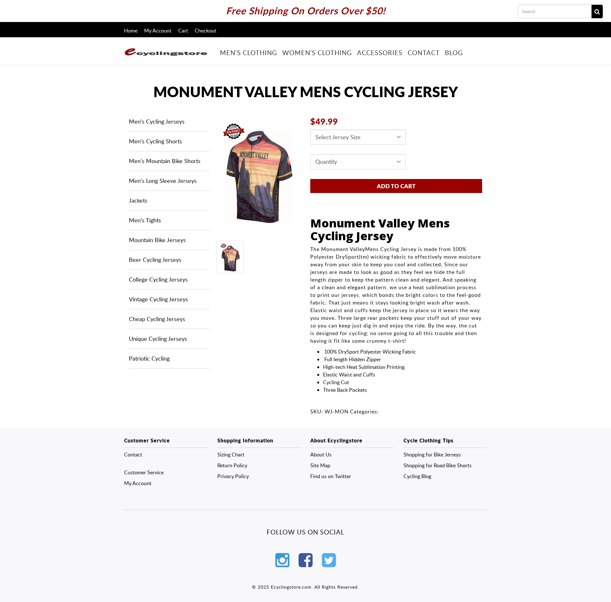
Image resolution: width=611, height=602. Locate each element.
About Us (321, 454)
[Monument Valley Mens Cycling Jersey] (257, 171)
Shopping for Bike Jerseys (432, 454)
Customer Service (144, 472)
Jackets (138, 200)
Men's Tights (145, 220)
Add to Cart (396, 186)
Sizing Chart (230, 454)
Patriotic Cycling (149, 358)
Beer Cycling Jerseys (155, 259)
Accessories (380, 52)
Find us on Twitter (330, 476)
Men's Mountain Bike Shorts (164, 161)
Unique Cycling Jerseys (158, 338)
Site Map (320, 465)
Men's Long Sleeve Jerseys (163, 180)
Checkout (205, 30)
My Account (158, 30)
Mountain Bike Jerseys (157, 240)
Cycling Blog (417, 476)
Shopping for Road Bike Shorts (438, 465)
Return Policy (232, 465)
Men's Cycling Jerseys (157, 121)
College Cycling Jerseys (158, 279)
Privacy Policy (233, 476)
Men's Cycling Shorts (155, 141)
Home (130, 30)
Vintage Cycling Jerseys (158, 299)
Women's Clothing (317, 52)
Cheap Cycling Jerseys (157, 319)
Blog (454, 52)
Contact (424, 52)
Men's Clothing (248, 52)
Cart (183, 30)
